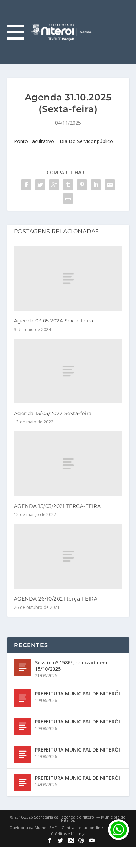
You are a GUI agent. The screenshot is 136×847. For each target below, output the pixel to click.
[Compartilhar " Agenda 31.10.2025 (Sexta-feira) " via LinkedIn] (96, 185)
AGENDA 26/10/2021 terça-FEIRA (56, 599)
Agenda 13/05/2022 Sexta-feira (53, 413)
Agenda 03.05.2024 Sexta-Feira (53, 321)
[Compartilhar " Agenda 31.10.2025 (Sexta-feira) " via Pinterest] (82, 185)
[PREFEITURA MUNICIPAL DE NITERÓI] (22, 698)
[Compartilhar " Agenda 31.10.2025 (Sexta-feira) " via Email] (110, 185)
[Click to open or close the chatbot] (118, 829)
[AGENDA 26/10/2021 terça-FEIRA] (68, 556)
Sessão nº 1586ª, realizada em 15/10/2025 (71, 665)
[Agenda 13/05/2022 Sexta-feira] (68, 371)
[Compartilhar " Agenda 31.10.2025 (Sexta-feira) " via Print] (68, 199)
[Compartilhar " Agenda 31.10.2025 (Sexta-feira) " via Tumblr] (68, 185)
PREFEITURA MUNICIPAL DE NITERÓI (77, 693)
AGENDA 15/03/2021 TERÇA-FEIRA (57, 506)
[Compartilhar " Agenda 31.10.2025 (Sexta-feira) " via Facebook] (26, 185)
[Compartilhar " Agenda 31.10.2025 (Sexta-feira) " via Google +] (54, 185)
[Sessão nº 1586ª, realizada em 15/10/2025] (22, 667)
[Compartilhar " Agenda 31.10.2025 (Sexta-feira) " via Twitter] (40, 185)
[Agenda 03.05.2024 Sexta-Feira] (68, 278)
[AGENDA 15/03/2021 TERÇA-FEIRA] (68, 463)
